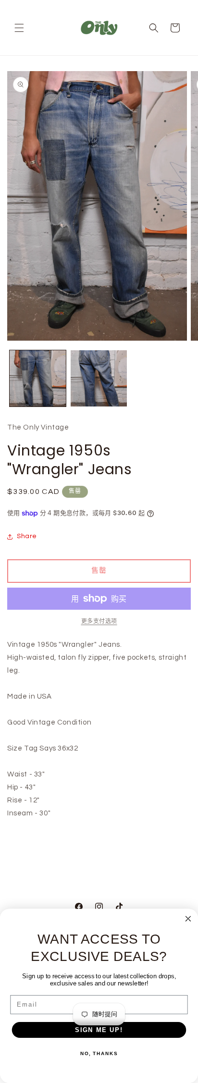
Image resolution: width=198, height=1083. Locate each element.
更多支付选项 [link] (99, 621)
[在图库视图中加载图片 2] (99, 378)
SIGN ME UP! (99, 1029)
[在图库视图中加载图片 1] (38, 378)
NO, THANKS (99, 1054)
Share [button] (27, 536)
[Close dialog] (188, 919)
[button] (19, 27)
